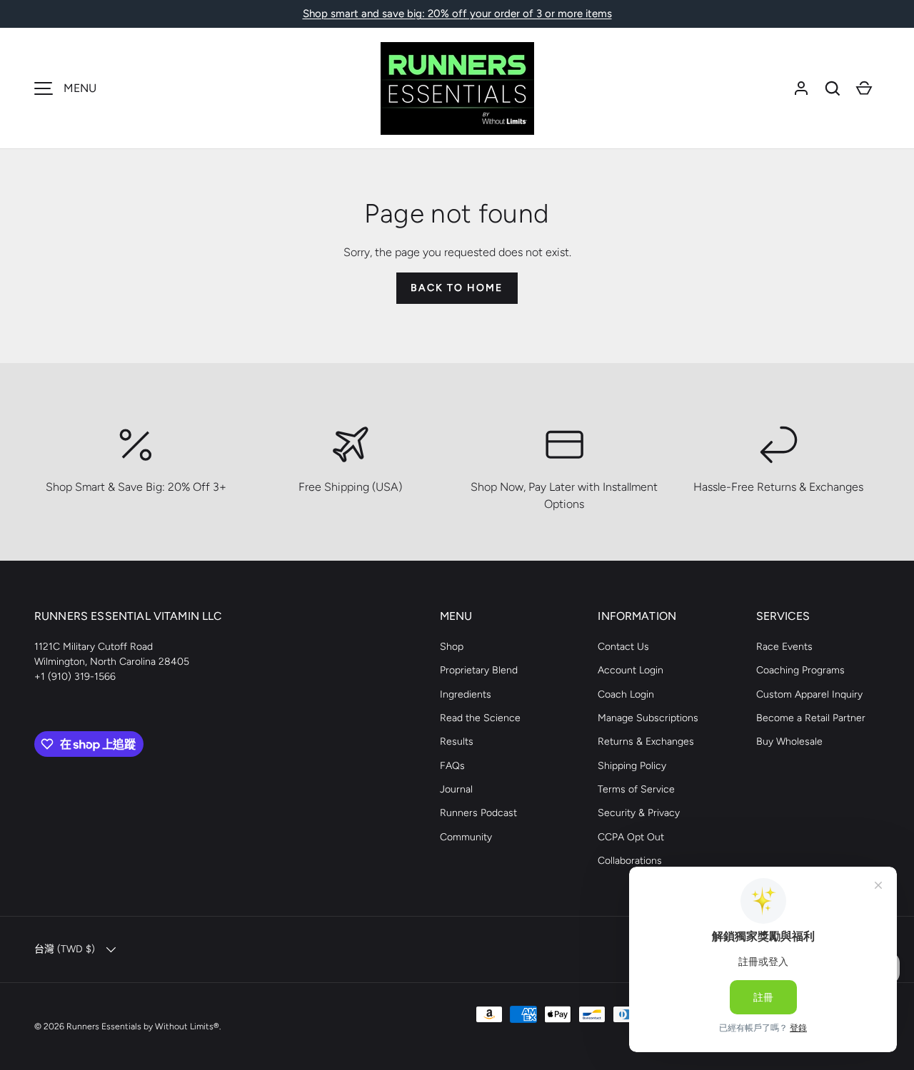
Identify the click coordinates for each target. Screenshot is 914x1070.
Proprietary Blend (479, 670)
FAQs (452, 766)
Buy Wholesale (789, 741)
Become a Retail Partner (810, 718)
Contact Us (623, 647)
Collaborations (630, 861)
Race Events (784, 647)
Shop (451, 647)
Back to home (457, 288)
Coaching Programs (800, 670)
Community (466, 837)
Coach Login (626, 694)
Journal (456, 789)
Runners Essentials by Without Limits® (142, 1026)
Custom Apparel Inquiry (809, 694)
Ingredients (465, 694)
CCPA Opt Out (631, 837)
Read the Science (480, 718)
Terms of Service (636, 789)
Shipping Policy (632, 766)
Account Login (630, 670)
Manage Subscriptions (648, 718)
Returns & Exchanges (646, 741)
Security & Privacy (639, 813)
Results (456, 741)
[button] (832, 88)
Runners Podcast (478, 813)
